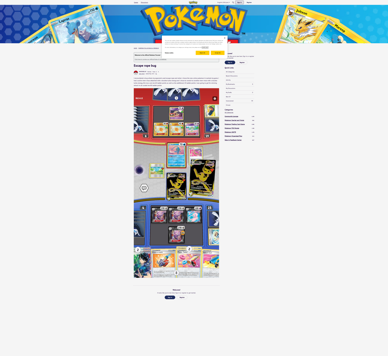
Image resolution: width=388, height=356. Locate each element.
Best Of (228, 97)
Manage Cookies (169, 53)
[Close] (224, 38)
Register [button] (182, 297)
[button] (136, 73)
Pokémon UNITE (239, 132)
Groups (228, 105)
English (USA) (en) (222, 2)
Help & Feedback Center (239, 140)
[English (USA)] (193, 2)
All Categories (230, 72)
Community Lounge (239, 116)
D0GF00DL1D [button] (142, 71)
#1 (156, 73)
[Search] (233, 2)
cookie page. (205, 47)
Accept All (217, 53)
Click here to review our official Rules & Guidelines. (151, 59)
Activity (228, 80)
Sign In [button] (170, 297)
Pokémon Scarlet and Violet (239, 120)
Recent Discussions (232, 76)
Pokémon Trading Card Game (239, 124)
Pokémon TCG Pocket (239, 128)
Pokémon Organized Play (239, 136)
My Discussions (230, 88)
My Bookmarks (239, 84)
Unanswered (239, 101)
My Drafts (239, 92)
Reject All (202, 53)
